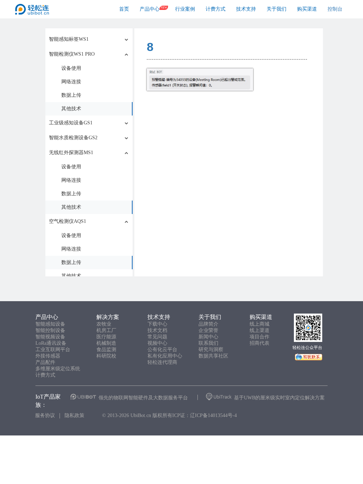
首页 (124, 9)
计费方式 (215, 9)
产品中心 (150, 9)
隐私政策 (74, 415)
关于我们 (276, 9)
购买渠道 (307, 9)
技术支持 (246, 9)
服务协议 (45, 415)
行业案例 (185, 9)
